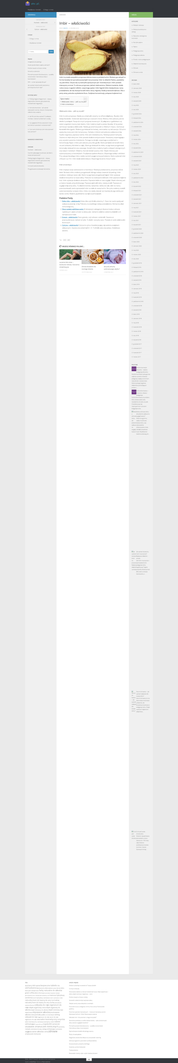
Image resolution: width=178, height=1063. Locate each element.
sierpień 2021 (137, 199)
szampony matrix (49, 1022)
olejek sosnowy (54, 1010)
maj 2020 (136, 250)
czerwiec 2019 (137, 288)
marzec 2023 (137, 169)
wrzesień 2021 (137, 195)
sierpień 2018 (137, 310)
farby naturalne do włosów (50, 990)
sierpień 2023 (137, 161)
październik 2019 (138, 271)
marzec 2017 (137, 357)
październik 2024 (138, 122)
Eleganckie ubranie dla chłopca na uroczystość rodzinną (85, 1037)
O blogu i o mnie (48, 10)
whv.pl (65, 28)
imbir (65, 240)
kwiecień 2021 (137, 212)
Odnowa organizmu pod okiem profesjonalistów (83, 1041)
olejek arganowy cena (37, 1007)
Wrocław (39, 1029)
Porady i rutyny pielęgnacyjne (141, 59)
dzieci (37, 990)
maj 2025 (136, 105)
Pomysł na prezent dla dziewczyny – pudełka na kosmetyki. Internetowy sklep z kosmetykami (41, 77)
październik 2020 (138, 233)
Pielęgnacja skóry (138, 51)
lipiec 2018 (136, 314)
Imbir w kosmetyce (68, 104)
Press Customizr (46, 1062)
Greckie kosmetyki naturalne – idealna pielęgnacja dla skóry (142, 370)
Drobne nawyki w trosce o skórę (37, 68)
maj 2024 (136, 135)
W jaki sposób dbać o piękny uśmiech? (39, 65)
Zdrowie (62, 15)
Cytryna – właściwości (70, 225)
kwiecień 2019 (137, 297)
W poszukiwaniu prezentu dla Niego (79, 1044)
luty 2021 (136, 220)
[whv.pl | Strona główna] (32, 3)
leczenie (53, 993)
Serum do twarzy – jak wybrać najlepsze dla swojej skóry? (142, 694)
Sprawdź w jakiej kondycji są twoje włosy (80, 1000)
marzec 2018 (137, 331)
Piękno (135, 47)
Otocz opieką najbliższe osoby (73, 209)
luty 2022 (136, 182)
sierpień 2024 (137, 131)
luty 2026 (136, 97)
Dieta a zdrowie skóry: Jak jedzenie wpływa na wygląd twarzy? (142, 414)
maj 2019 (136, 293)
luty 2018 (136, 335)
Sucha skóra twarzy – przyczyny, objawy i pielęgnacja (142, 393)
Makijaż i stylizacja (138, 25)
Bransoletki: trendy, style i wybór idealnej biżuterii (83, 1053)
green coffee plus (31, 993)
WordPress (33, 1062)
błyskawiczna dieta (42, 988)
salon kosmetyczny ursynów (52, 1019)
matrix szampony (54, 998)
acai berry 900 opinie (32, 986)
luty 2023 (136, 173)
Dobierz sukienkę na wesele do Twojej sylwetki (82, 985)
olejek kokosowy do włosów (39, 1010)
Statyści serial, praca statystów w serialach (81, 1003)
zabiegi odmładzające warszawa (52, 1029)
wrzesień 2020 (137, 237)
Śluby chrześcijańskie (75, 1034)
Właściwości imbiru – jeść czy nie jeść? (74, 102)
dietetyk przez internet (54, 988)
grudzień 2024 (137, 114)
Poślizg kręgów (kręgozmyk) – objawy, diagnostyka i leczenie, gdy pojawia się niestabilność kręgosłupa (40, 101)
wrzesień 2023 (137, 156)
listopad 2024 (137, 118)
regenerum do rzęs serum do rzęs (48, 1017)
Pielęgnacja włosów (139, 55)
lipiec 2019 (136, 284)
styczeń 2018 (137, 340)
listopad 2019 (137, 267)
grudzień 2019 (137, 263)
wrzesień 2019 (137, 276)
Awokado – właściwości (35, 150)
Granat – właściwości (70, 217)
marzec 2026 (137, 92)
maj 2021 (136, 207)
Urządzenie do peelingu (35, 62)
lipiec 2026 (136, 84)
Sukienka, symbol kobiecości (77, 1047)
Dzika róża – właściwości (71, 201)
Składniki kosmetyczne (139, 64)
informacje (41, 993)
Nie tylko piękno (137, 42)
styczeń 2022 (137, 186)
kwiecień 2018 (137, 327)
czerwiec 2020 (137, 246)
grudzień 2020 (137, 229)
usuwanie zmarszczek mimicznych (41, 1026)
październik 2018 (138, 301)
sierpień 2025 (137, 101)
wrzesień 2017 (137, 348)
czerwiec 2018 (137, 318)
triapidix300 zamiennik (51, 1024)
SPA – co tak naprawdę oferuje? (37, 82)
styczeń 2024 (137, 148)
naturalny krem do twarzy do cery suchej (39, 1003)
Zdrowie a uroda (138, 72)
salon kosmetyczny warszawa (34, 1022)
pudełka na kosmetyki (47, 1015)
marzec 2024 (137, 139)
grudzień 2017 (137, 344)
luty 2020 (136, 259)
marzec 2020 (137, 254)
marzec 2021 (137, 216)
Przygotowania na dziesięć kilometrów (39, 169)
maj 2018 (136, 323)
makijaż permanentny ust (42, 995)
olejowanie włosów (41, 1012)
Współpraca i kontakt (34, 10)
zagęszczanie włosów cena (36, 1031)
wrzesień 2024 (137, 126)
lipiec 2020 (136, 242)
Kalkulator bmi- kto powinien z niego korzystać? (83, 1017)
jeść (69, 240)
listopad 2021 (137, 190)
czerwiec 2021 (137, 203)
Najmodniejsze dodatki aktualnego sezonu (81, 1031)
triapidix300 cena (39, 1024)
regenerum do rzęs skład (32, 1019)
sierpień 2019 (137, 280)
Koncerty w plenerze (34, 71)
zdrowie (52, 1031)
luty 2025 (136, 109)
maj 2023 (136, 165)
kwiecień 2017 (137, 352)
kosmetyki (47, 993)
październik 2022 (138, 178)
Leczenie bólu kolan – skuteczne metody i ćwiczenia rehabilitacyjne (69, 264)
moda (60, 998)
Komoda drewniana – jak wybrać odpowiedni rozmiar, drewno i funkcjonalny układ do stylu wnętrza (40, 110)
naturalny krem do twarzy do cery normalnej (42, 1000)
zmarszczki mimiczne (33, 1034)
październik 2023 (138, 152)
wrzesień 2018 (137, 306)
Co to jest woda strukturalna (36, 166)
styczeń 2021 (137, 225)
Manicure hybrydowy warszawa (40, 998)
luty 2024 (136, 144)
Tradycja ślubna (73, 1050)
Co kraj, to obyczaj (74, 988)
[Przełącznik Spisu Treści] (84, 98)
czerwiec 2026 (137, 88)
